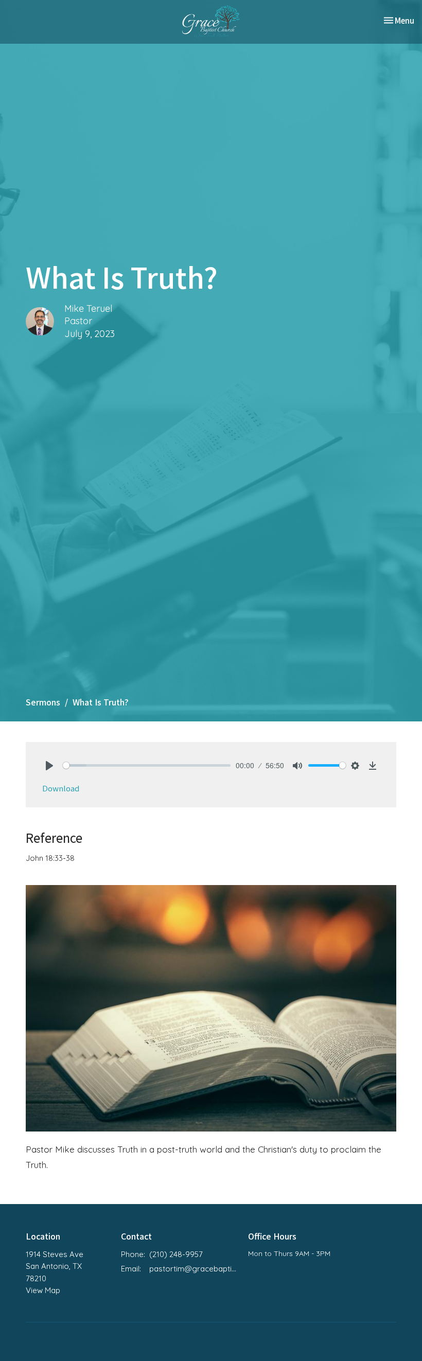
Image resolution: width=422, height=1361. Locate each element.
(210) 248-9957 (176, 1254)
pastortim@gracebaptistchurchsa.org (193, 1269)
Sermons (43, 702)
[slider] (147, 765)
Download (60, 788)
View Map (43, 1290)
